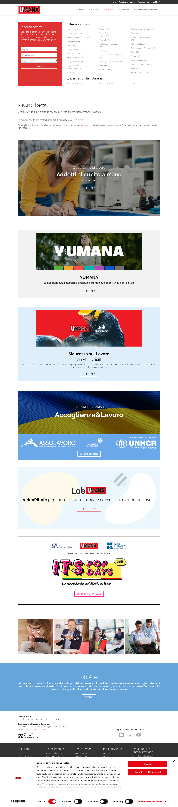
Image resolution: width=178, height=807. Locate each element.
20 (98, 211)
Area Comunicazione (127, 2)
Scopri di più (89, 187)
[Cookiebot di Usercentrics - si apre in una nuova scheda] (18, 801)
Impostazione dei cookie (150, 801)
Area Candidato (144, 2)
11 (77, 211)
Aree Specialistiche (54, 753)
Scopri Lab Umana (89, 508)
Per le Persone (108, 10)
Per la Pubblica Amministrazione (145, 10)
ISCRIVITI (89, 697)
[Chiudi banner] (174, 761)
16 (89, 211)
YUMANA (156, 2)
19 (96, 211)
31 (124, 211)
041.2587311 (27, 729)
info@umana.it (41, 729)
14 (84, 211)
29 (119, 211)
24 (107, 211)
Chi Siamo (80, 10)
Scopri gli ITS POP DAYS (89, 593)
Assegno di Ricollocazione (71, 637)
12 (79, 211)
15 (86, 211)
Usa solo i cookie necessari (147, 772)
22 (103, 211)
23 (105, 211)
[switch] (78, 801)
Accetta (147, 764)
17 (91, 211)
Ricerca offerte (81, 753)
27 (115, 211)
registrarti (78, 119)
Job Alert (85, 125)
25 (110, 211)
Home (114, 2)
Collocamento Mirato (142, 636)
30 (122, 211)
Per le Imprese (93, 10)
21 (100, 211)
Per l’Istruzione (123, 10)
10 (74, 211)
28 (117, 211)
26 (112, 211)
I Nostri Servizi (52, 756)
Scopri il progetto (89, 453)
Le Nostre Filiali (24, 756)
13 (81, 211)
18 (93, 211)
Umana (21, 753)
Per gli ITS (107, 756)
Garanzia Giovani (107, 636)
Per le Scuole (109, 753)
